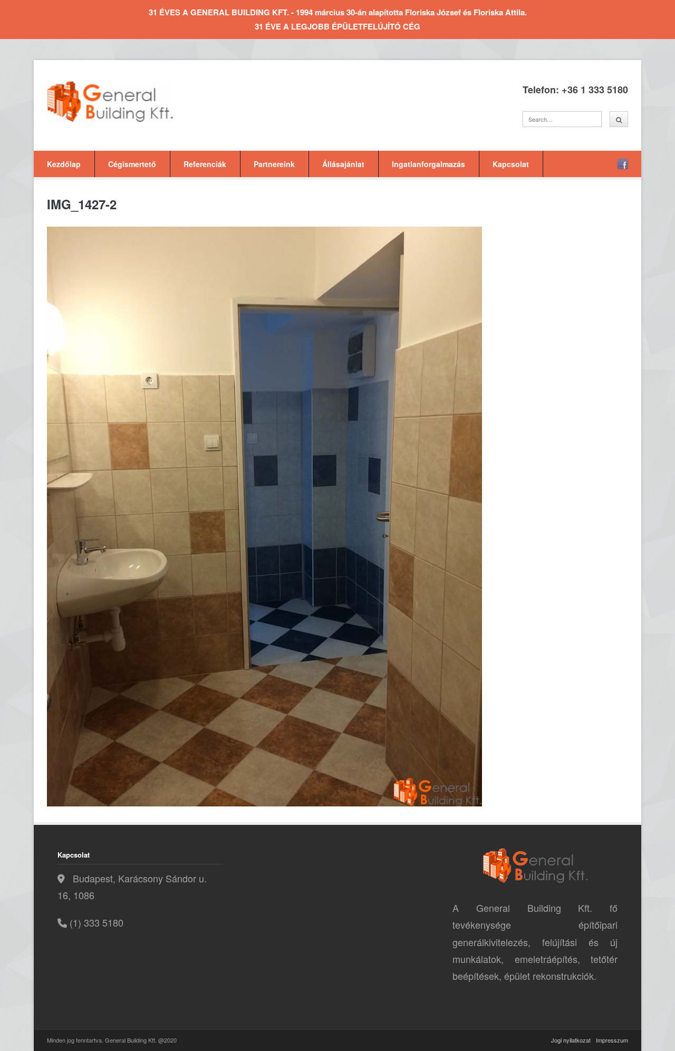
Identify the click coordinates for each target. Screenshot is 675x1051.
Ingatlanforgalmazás (428, 164)
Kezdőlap (64, 164)
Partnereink (274, 164)
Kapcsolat (511, 164)
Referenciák (205, 164)
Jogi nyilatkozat (571, 1040)
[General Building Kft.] (126, 101)
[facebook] (623, 164)
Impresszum (612, 1040)
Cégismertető (132, 164)
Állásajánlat (343, 164)
